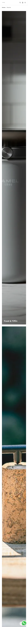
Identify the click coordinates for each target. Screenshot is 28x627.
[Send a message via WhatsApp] (24, 623)
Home (3, 7)
